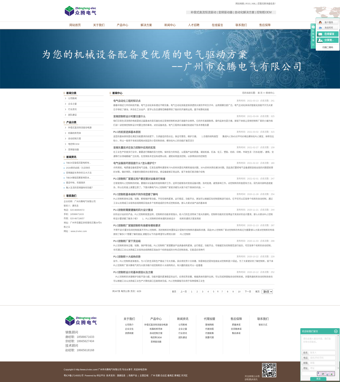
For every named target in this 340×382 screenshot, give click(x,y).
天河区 (184, 375)
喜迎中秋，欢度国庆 (75, 183)
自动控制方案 (74, 138)
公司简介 (129, 325)
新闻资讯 (182, 318)
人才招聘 (193, 25)
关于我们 (98, 25)
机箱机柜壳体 (74, 133)
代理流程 (209, 329)
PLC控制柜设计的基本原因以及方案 (133, 272)
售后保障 (265, 25)
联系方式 (263, 325)
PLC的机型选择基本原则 (127, 132)
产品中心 (122, 25)
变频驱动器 (225, 12)
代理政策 (209, 333)
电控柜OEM (73, 144)
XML (254, 3)
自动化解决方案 (244, 12)
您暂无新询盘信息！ (267, 3)
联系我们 (241, 25)
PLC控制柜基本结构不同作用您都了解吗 (135, 194)
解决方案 (146, 25)
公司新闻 (72, 98)
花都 (158, 375)
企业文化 (129, 329)
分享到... (329, 40)
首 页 (260, 93)
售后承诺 (236, 333)
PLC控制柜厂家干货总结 (127, 241)
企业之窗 (72, 104)
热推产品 (133, 375)
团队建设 (72, 115)
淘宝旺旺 (329, 28)
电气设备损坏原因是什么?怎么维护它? (134, 163)
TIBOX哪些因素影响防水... (78, 178)
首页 (174, 291)
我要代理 (209, 337)
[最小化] (336, 331)
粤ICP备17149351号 (74, 375)
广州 (153, 375)
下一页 (248, 291)
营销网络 (209, 325)
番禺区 (170, 375)
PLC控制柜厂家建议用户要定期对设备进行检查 (139, 178)
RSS (248, 3)
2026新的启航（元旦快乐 (78, 168)
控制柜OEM (264, 12)
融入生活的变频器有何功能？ (80, 187)
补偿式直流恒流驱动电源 (80, 127)
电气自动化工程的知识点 (127, 100)
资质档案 (129, 333)
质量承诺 (236, 325)
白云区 (163, 375)
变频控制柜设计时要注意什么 (129, 116)
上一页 (183, 291)
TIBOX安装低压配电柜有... (78, 163)
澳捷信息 (121, 375)
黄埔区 (177, 375)
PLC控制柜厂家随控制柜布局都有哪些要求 (136, 225)
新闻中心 (170, 25)
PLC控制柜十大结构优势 (127, 256)
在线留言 (217, 25)
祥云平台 (101, 375)
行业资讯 (72, 109)
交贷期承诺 (236, 329)
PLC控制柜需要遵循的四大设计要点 (133, 209)
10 (239, 291)
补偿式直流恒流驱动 (203, 12)
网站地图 (240, 3)
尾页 (257, 291)
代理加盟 (209, 318)
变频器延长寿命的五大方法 (79, 173)
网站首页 (75, 25)
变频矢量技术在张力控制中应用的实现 (134, 147)
